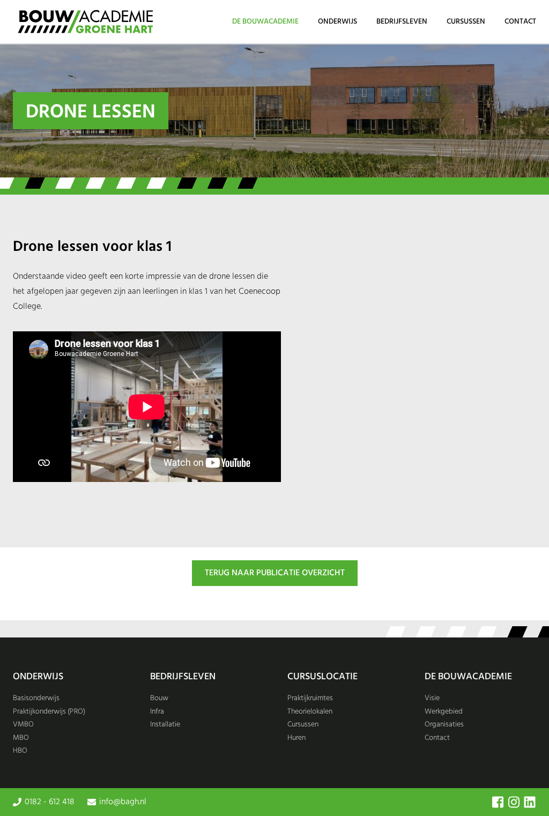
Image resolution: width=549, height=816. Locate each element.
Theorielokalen (309, 712)
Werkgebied (444, 712)
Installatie (165, 724)
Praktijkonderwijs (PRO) (49, 712)
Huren (296, 738)
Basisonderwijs (36, 698)
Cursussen (466, 22)
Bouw (159, 698)
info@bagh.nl (122, 802)
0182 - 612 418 (50, 802)
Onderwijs (337, 22)
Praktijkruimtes (310, 698)
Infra (157, 712)
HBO (20, 751)
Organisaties (444, 724)
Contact (520, 22)
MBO (21, 738)
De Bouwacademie (265, 22)
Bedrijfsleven (401, 22)
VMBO (23, 724)
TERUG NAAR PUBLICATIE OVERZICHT (275, 573)
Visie (432, 698)
